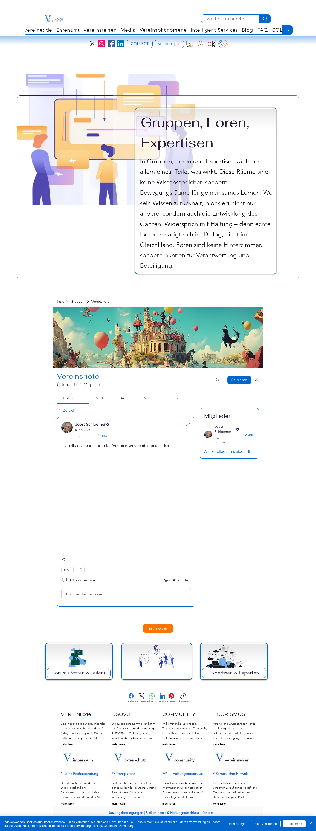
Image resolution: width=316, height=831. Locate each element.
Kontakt (207, 813)
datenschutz (135, 760)
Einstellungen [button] (238, 824)
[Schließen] (310, 824)
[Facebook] (111, 43)
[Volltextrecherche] (265, 19)
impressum (83, 760)
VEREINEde (76, 714)
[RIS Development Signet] (201, 44)
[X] (92, 43)
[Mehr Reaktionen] (79, 569)
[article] (126, 512)
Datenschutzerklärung (119, 825)
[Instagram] (101, 43)
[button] (163, 29)
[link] (73, 398)
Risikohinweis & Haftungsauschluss (172, 813)
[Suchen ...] (217, 380)
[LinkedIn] (120, 43)
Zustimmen (294, 824)
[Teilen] (188, 424)
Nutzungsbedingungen (125, 813)
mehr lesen (67, 744)
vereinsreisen (237, 760)
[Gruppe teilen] (256, 379)
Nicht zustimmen (265, 824)
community (184, 760)
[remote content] (126, 499)
